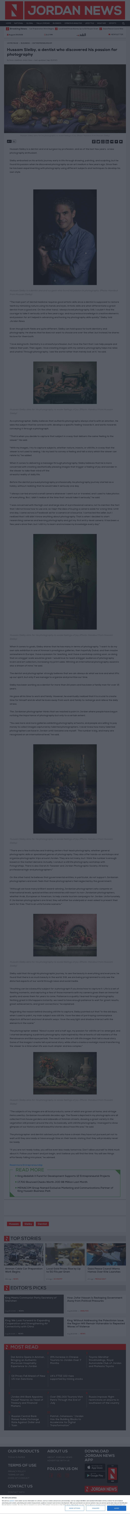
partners (12, 1501)
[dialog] (65, 1504)
